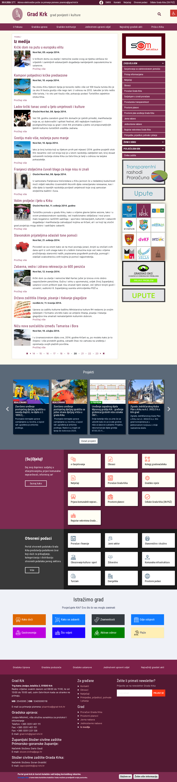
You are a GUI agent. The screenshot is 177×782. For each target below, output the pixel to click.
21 (82, 353)
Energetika (113, 581)
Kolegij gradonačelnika (155, 464)
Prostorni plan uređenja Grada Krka (139, 113)
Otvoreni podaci (140, 2)
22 (89, 353)
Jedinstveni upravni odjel (98, 27)
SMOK (108, 2)
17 (54, 353)
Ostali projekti (88, 441)
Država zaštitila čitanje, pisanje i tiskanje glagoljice (50, 298)
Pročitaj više (39, 68)
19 (68, 353)
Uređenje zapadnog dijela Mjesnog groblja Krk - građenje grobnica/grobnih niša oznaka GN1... (107, 411)
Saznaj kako (36, 483)
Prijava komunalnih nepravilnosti (86, 502)
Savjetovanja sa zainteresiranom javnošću (142, 69)
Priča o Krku (157, 27)
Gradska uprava (39, 27)
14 (33, 353)
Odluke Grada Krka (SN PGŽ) (162, 2)
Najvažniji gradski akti (131, 27)
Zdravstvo (113, 562)
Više (32, 570)
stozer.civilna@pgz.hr (31, 751)
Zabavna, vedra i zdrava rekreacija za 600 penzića (49, 266)
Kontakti (117, 2)
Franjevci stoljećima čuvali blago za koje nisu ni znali (51, 169)
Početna (17, 37)
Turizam (75, 581)
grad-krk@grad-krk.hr (31, 734)
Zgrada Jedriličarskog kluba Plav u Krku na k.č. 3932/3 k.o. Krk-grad (145, 409)
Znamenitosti (107, 619)
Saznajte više (23, 777)
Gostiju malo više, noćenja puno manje (41, 138)
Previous (8, 408)
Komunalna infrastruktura (157, 562)
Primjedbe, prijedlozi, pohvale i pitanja (140, 135)
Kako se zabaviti (70, 619)
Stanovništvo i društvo (156, 543)
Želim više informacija (146, 776)
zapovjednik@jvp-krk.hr (32, 765)
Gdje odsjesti (147, 619)
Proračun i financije (80, 543)
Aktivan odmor (108, 632)
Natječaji (127, 2)
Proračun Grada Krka (133, 91)
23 (97, 353)
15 (40, 353)
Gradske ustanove (82, 667)
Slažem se (125, 776)
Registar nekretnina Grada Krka (137, 129)
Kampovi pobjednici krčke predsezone (40, 75)
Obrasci (127, 85)
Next (169, 408)
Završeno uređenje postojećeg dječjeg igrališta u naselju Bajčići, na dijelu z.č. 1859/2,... (30, 411)
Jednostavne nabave (133, 124)
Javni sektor (114, 543)
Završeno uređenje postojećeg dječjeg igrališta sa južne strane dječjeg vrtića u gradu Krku (69, 411)
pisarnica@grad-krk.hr (69, 2)
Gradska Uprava (21, 667)
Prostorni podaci (153, 581)
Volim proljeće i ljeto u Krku (33, 201)
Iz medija (85, 727)
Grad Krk (53, 14)
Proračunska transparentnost (136, 102)
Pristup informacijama (133, 74)
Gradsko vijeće (152, 483)
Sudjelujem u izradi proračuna (137, 96)
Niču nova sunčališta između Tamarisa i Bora (46, 326)
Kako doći (27, 619)
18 (61, 353)
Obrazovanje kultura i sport (84, 562)
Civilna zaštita (130, 155)
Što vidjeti (66, 632)
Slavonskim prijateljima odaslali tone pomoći (45, 235)
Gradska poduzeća (51, 667)
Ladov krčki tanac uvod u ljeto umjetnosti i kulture (49, 107)
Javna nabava (130, 118)
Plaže (143, 632)
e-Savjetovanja (78, 464)
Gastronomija (29, 632)
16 (47, 353)
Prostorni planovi (131, 107)
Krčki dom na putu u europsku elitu (38, 47)
